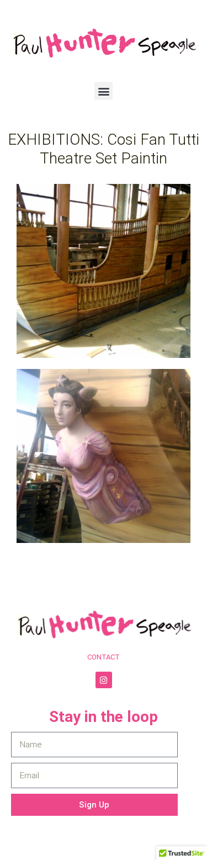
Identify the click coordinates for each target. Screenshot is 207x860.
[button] (103, 91)
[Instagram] (103, 680)
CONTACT (103, 657)
